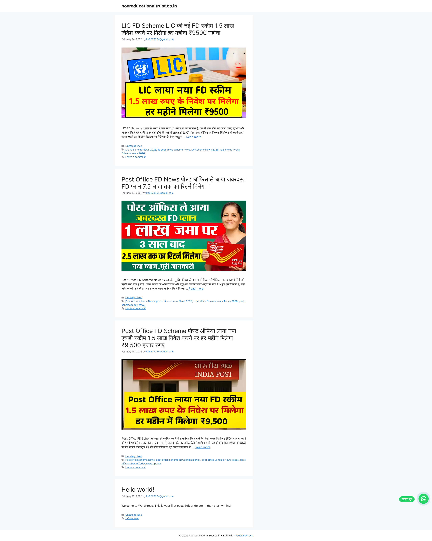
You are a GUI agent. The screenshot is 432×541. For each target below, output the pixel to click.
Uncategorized (133, 145)
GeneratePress (244, 535)
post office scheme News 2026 (174, 301)
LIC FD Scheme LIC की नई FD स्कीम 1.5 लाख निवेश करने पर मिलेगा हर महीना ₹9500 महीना (178, 29)
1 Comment (132, 518)
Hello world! (138, 489)
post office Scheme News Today (220, 459)
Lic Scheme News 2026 (205, 149)
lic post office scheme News (174, 149)
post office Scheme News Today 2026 (216, 301)
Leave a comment (135, 156)
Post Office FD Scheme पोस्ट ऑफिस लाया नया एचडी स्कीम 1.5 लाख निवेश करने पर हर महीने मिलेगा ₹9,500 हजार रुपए (179, 338)
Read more (193, 137)
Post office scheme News (140, 301)
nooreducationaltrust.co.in (149, 5)
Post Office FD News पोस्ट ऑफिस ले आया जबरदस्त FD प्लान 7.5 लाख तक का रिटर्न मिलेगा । (184, 183)
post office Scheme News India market (178, 459)
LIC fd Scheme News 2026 (140, 149)
